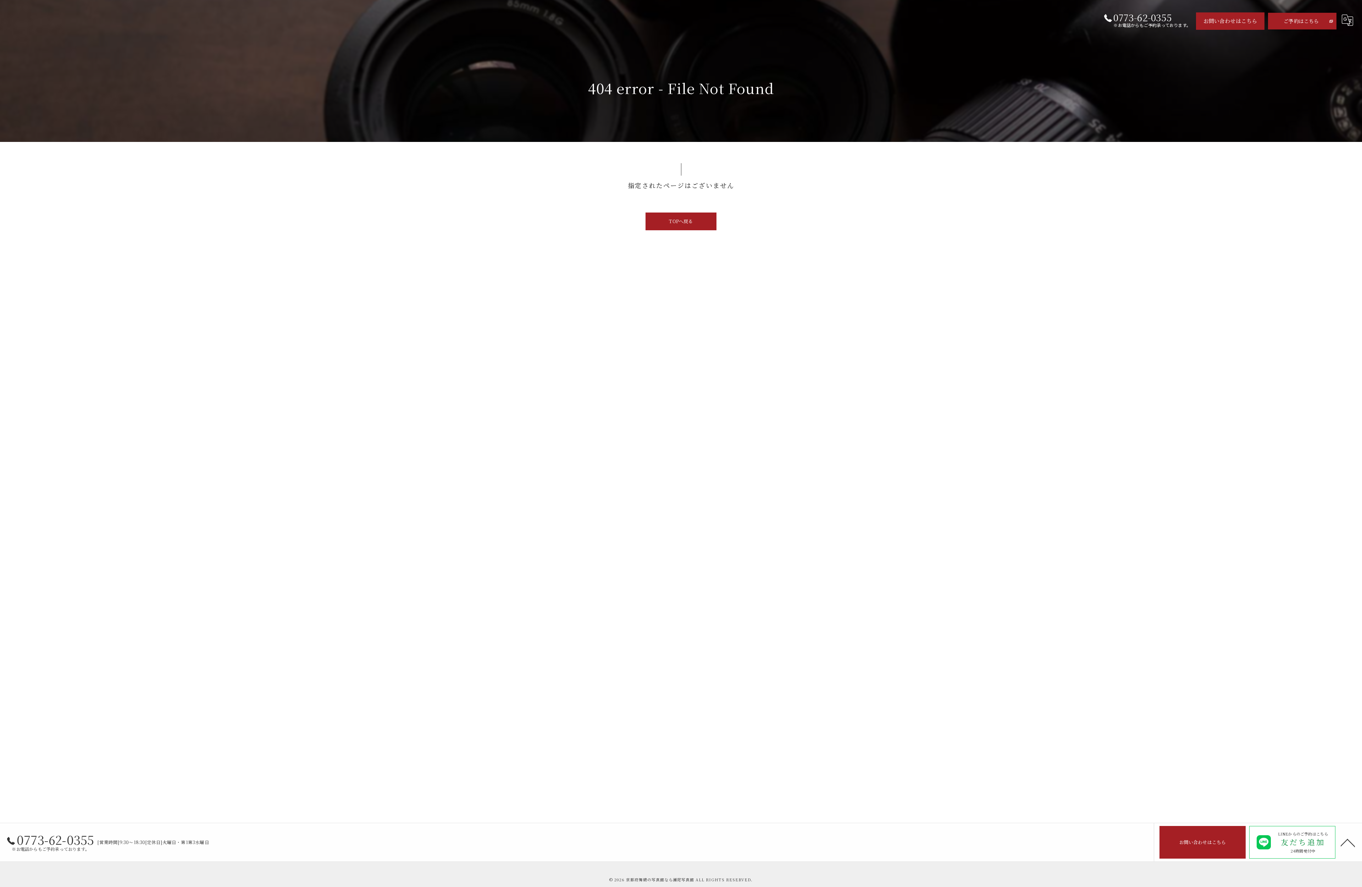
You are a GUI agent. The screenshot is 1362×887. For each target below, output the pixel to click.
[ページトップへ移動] (1348, 842)
